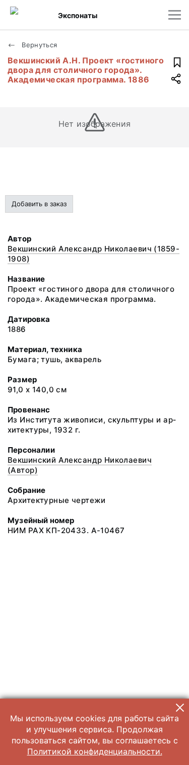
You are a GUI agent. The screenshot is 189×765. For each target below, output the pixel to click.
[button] (179, 707)
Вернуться (38, 45)
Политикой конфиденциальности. (94, 751)
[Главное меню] (174, 15)
